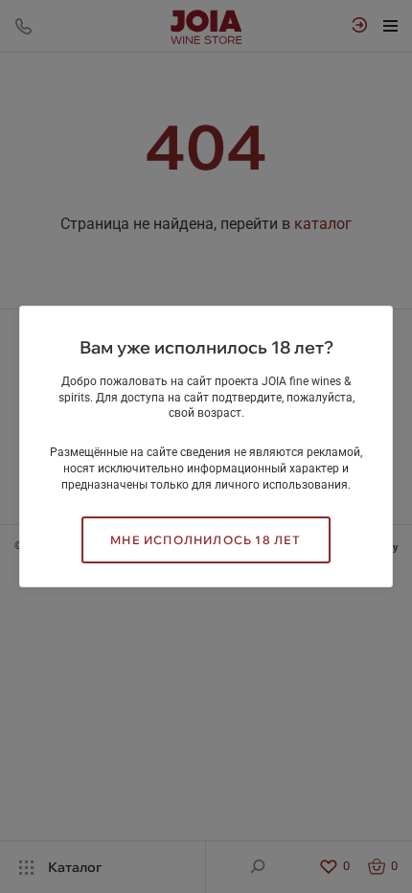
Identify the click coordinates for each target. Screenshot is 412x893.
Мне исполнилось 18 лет (205, 540)
